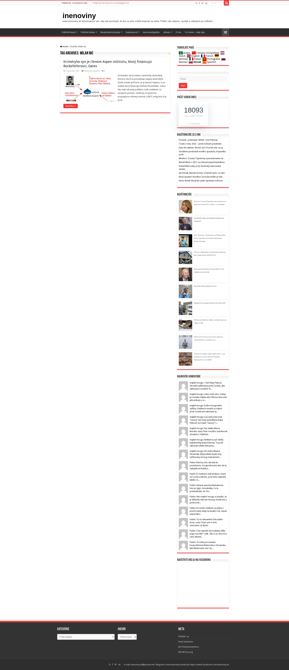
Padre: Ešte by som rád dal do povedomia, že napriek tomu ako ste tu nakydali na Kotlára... (208, 465)
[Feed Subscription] (169, 53)
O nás (178, 32)
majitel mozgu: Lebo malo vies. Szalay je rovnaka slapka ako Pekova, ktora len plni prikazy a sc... (208, 397)
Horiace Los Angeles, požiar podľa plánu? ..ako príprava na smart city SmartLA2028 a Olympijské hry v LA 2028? (209, 357)
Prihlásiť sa (183, 636)
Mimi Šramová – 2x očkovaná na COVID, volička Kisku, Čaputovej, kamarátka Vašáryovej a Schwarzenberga (209, 238)
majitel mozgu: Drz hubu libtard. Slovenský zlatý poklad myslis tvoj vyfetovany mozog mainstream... (205, 454)
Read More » (70, 106)
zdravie (166, 32)
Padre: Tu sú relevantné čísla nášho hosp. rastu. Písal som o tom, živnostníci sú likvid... (206, 522)
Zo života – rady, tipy (195, 32)
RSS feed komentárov (188, 647)
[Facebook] (199, 3)
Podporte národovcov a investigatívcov (110, 3)
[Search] (226, 3)
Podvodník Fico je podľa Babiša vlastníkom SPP (209, 303)
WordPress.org (185, 652)
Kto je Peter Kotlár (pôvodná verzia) (205, 286)
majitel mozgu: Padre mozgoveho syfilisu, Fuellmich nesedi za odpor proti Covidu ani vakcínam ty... (206, 408)
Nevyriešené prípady (110, 32)
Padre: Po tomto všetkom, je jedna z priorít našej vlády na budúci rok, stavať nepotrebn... (208, 511)
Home (65, 46)
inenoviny (79, 16)
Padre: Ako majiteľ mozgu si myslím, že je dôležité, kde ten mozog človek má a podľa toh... (208, 499)
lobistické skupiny (92, 71)
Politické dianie (88, 32)
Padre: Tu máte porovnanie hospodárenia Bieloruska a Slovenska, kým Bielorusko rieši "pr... (208, 545)
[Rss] (196, 3)
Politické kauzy (68, 32)
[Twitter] (202, 3)
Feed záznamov (185, 641)
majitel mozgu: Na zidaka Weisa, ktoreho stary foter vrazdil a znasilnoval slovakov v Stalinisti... (208, 431)
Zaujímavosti (131, 32)
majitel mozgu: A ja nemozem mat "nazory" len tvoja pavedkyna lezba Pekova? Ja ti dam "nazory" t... (206, 420)
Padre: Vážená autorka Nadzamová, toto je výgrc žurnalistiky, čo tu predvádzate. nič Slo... (207, 488)
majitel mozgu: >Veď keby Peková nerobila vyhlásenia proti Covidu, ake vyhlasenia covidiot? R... (207, 385)
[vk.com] (206, 3)
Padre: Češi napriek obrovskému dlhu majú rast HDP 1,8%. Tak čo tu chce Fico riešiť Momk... (208, 534)
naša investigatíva (151, 32)
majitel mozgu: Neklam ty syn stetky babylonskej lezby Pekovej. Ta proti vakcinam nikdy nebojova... (206, 442)
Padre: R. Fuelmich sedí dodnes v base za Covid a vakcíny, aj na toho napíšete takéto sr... (208, 477)
